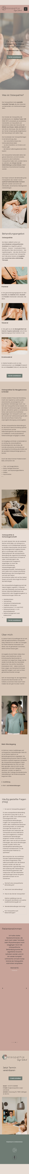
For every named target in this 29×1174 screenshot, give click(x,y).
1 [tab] (12, 1042)
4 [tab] (17, 1042)
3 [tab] (15, 1042)
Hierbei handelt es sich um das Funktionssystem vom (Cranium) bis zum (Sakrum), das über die (14, 365)
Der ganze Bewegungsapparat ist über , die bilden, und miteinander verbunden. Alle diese (14, 296)
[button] (14, 57)
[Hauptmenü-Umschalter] (25, 9)
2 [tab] (14, 1042)
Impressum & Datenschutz (14, 1142)
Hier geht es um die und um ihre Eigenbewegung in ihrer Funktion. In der (14, 331)
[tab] (14, 843)
